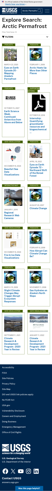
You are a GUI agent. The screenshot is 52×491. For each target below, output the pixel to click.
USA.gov (6, 405)
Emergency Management (14, 427)
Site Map (6, 389)
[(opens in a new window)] (5, 471)
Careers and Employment (14, 416)
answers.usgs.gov (10, 482)
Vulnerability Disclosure (13, 411)
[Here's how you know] (26, 3)
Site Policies (8, 378)
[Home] (9, 13)
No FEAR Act (8, 400)
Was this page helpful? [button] (29, 488)
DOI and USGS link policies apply (17, 394)
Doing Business (9, 422)
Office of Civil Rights (11, 432)
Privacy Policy (8, 384)
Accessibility (8, 367)
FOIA (4, 373)
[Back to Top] (43, 482)
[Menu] (47, 11)
